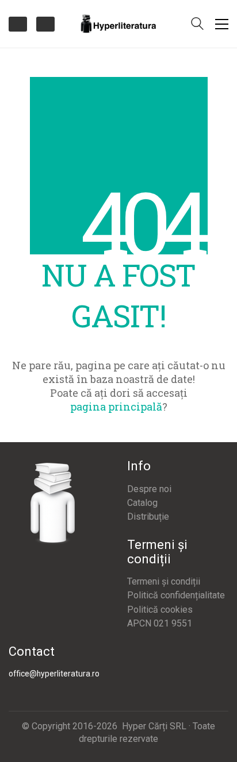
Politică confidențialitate (176, 595)
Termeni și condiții (163, 581)
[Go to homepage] (118, 23)
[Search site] (197, 24)
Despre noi (149, 488)
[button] (221, 24)
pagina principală (116, 406)
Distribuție (148, 516)
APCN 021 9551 (159, 623)
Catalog (142, 502)
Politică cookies (160, 609)
